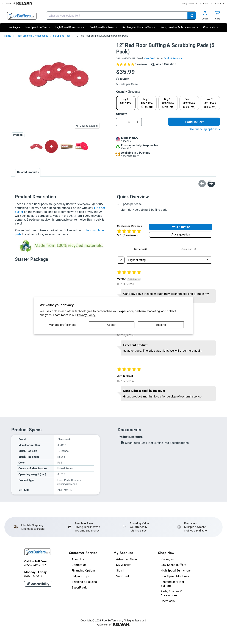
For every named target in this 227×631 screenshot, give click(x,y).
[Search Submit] (192, 16)
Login (205, 18)
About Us (78, 559)
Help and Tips (81, 576)
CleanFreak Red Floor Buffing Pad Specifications (156, 443)
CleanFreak (150, 58)
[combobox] (121, 16)
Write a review (180, 226)
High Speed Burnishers (176, 570)
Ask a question (180, 234)
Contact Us (206, 3)
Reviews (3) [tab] (141, 249)
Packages (167, 559)
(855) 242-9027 (189, 3)
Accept (111, 324)
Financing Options (84, 570)
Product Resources (174, 58)
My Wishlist (123, 565)
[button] (125, 64)
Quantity (121, 114)
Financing (220, 3)
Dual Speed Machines (175, 576)
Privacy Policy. (86, 315)
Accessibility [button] (39, 584)
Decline (161, 324)
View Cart (122, 576)
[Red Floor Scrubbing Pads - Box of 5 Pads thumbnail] (66, 146)
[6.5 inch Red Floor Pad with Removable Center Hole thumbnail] (51, 146)
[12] (36, 146)
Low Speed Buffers (173, 565)
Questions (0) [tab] (188, 249)
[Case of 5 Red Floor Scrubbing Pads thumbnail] (81, 146)
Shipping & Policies (84, 582)
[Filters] (120, 260)
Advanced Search (127, 559)
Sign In (120, 570)
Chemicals (168, 601)
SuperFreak (79, 587)
